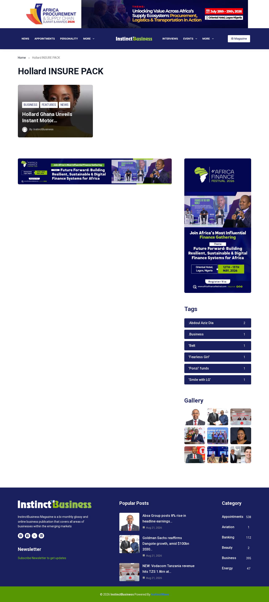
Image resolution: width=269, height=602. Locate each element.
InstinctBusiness (43, 129)
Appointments (44, 38)
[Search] (222, 38)
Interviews (170, 38)
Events (188, 38)
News (25, 38)
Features (49, 104)
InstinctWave (160, 594)
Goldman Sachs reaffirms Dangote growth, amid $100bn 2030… (165, 543)
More (87, 38)
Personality (69, 38)
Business (30, 104)
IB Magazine (239, 38)
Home (22, 57)
